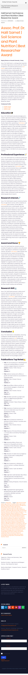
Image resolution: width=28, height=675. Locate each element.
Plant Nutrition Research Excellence (9, 518)
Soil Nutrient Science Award (11, 526)
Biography (8, 502)
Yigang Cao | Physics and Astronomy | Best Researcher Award (11, 558)
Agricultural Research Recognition (17, 505)
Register (3, 659)
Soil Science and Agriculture (8, 530)
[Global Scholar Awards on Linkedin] (5, 607)
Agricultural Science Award (7, 506)
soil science (18, 166)
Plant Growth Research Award (17, 515)
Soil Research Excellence (17, 527)
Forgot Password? (5, 660)
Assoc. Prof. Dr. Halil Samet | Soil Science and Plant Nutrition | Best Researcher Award (13, 41)
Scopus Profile (7, 107)
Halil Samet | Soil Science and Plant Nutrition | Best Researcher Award (12, 15)
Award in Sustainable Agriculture (9, 510)
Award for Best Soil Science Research (15, 509)
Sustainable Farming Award (7, 535)
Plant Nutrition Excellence (18, 517)
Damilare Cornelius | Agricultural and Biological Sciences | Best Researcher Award (12, 563)
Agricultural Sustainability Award (10, 507)
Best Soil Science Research (17, 511)
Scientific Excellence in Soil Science (13, 523)
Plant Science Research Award (12, 521)
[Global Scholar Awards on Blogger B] (12, 607)
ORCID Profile (7, 109)
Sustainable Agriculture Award (15, 534)
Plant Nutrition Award (6, 517)
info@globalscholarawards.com (8, 625)
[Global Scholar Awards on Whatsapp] (22, 607)
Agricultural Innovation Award (12, 504)
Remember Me (6, 653)
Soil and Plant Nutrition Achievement (13, 524)
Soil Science (22, 123)
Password (5, 646)
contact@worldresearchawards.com (9, 630)
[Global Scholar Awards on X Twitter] (2, 607)
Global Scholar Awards (9, 2)
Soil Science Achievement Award (17, 529)
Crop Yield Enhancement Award (13, 512)
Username (6, 638)
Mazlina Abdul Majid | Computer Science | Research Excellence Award (14, 568)
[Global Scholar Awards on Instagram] (19, 607)
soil (15, 338)
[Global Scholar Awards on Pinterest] (9, 607)
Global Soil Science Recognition (13, 514)
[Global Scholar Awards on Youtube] (16, 607)
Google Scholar (7, 106)
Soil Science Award (12, 531)
